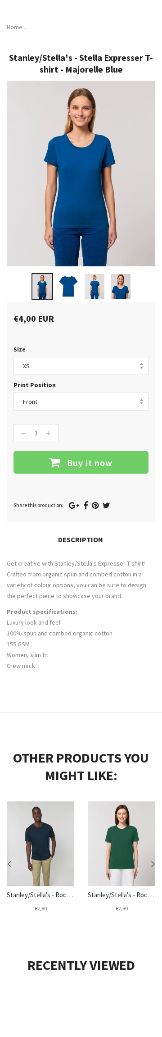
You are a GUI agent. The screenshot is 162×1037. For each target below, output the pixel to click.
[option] (42, 286)
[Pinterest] (95, 505)
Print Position (35, 385)
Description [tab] (80, 539)
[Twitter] (106, 505)
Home (14, 27)
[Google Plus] (74, 505)
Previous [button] (9, 863)
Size (20, 349)
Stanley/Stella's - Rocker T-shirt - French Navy (71, 895)
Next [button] (153, 863)
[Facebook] (85, 505)
